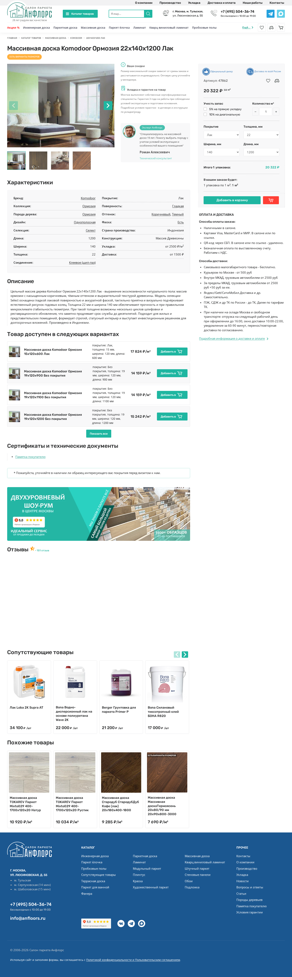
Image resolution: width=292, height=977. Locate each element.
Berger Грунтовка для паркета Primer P (119, 710)
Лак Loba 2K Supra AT (26, 707)
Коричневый (161, 214)
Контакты (277, 3)
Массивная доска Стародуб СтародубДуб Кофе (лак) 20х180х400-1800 (120, 804)
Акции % (13, 27)
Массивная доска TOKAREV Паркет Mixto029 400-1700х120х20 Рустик (72, 804)
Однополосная (85, 222)
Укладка (194, 3)
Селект (91, 230)
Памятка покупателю (30, 457)
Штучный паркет (197, 868)
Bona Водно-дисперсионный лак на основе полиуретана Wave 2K (74, 713)
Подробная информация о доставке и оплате (232, 338)
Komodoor (88, 198)
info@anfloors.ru (27, 918)
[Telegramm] (131, 923)
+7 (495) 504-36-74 (237, 11)
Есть (181, 222)
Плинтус (139, 875)
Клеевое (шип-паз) (82, 262)
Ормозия (89, 206)
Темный (178, 214)
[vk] (121, 923)
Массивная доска (93, 27)
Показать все (99, 433)
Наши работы (252, 3)
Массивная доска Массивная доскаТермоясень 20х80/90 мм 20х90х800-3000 (162, 806)
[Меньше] (255, 112)
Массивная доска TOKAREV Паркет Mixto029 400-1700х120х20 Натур (25, 804)
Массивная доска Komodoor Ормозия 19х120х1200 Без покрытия (53, 417)
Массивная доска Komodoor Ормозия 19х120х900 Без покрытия (53, 373)
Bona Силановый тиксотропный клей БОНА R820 (163, 712)
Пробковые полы (204, 27)
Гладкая (178, 206)
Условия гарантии (249, 912)
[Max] (141, 923)
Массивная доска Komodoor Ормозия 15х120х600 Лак (53, 352)
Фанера (86, 893)
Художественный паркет (151, 887)
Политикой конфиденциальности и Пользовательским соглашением (133, 960)
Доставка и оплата (222, 3)
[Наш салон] (98, 514)
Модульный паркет (147, 868)
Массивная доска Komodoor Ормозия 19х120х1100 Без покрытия (53, 395)
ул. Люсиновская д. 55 (188, 13)
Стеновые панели (198, 875)
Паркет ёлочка (119, 27)
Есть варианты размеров (24, 56)
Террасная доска (93, 881)
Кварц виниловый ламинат (169, 27)
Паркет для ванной (95, 887)
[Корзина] (281, 28)
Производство (170, 3)
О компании (143, 3)
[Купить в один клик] (271, 200)
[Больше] (276, 112)
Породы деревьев (249, 900)
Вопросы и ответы (249, 887)
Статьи (241, 893)
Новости (242, 881)
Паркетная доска (65, 27)
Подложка (192, 887)
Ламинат (139, 27)
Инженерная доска (36, 27)
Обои (189, 881)
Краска (138, 881)
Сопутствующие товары (98, 875)
